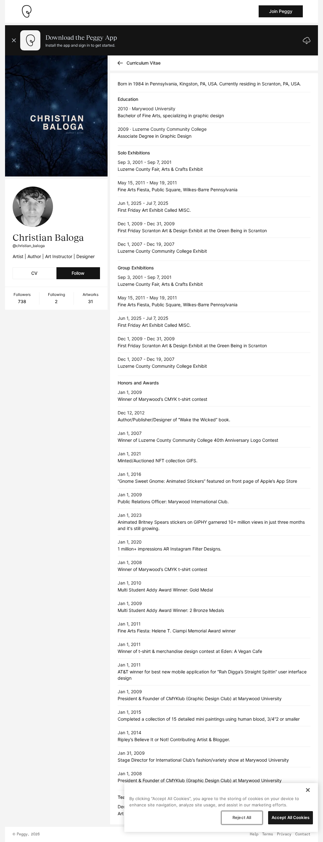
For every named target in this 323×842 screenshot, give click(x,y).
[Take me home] (26, 11)
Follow (78, 273)
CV (34, 273)
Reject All (241, 817)
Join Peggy (280, 11)
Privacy (284, 834)
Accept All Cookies (290, 817)
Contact (302, 834)
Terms (267, 834)
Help (254, 834)
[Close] (308, 790)
